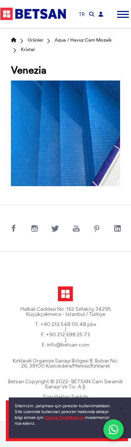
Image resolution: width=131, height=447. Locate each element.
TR (82, 14)
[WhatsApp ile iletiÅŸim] (113, 429)
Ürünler (35, 40)
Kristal (28, 49)
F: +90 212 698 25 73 (65, 334)
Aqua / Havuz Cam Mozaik (83, 40)
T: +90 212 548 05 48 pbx (65, 324)
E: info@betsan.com (66, 345)
